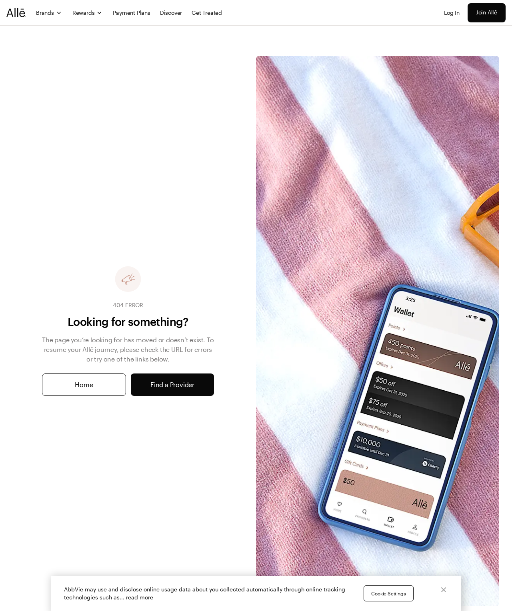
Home (84, 384)
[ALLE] (16, 12)
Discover (171, 12)
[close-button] (443, 590)
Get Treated (207, 12)
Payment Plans (131, 12)
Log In (452, 12)
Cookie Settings (388, 593)
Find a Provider (172, 384)
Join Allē (486, 12)
